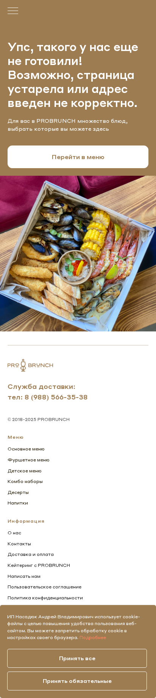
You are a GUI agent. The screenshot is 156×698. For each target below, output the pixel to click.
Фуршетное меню (29, 460)
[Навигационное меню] (13, 11)
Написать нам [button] (24, 576)
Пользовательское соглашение (44, 587)
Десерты (18, 492)
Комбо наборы (25, 481)
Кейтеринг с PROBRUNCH (39, 565)
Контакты (19, 543)
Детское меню (25, 471)
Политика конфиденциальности (45, 597)
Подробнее (93, 637)
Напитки (18, 503)
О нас (14, 532)
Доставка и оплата (31, 554)
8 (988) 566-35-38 (56, 396)
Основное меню (26, 449)
